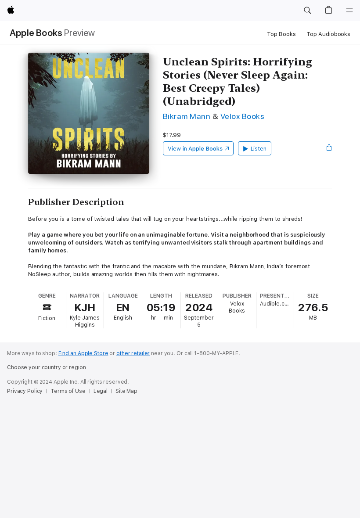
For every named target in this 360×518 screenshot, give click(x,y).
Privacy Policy (25, 391)
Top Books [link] (281, 34)
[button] (307, 10)
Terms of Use (68, 391)
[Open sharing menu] (329, 148)
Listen (259, 148)
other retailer (133, 353)
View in (195, 148)
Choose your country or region (46, 367)
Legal (101, 391)
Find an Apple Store (83, 353)
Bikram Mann (186, 116)
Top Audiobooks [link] (328, 34)
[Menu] (349, 10)
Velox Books (242, 116)
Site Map (126, 391)
